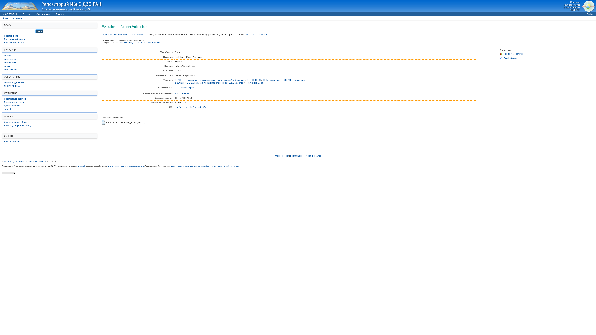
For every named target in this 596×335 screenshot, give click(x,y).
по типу (8, 66)
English (590, 14)
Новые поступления (14, 43)
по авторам (10, 59)
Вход (5, 18)
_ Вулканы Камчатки (255, 83)
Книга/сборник (187, 87)
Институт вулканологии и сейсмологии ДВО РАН (24, 162)
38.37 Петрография (272, 80)
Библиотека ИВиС (13, 141)
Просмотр (60, 14)
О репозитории (43, 14)
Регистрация (17, 18)
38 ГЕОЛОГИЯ (254, 80)
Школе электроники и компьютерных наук (125, 166)
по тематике (10, 62)
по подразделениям (14, 82)
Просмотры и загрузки (15, 99)
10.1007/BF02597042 (256, 34)
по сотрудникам (12, 86)
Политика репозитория (300, 156)
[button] (103, 122)
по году (7, 56)
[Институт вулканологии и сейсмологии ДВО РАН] (579, 6)
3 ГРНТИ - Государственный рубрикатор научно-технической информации (209, 80)
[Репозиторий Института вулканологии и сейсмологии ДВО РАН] (52, 6)
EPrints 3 (81, 166)
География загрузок (14, 102)
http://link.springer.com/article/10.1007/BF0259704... (141, 43)
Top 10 (7, 109)
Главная (26, 14)
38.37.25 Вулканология (294, 80)
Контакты (316, 156)
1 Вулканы (180, 83)
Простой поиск (11, 36)
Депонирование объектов (17, 122)
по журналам (10, 69)
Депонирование (12, 105)
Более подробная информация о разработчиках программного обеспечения (205, 166)
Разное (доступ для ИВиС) (17, 125)
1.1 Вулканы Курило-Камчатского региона (207, 83)
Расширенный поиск (14, 39)
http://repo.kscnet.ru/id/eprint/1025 (190, 107)
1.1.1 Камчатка (236, 83)
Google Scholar (510, 58)
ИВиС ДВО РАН (10, 14)
